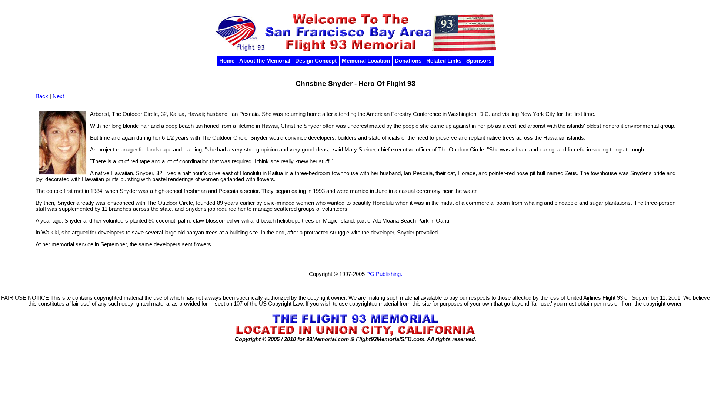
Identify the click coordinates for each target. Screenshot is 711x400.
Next (58, 96)
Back (42, 96)
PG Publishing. (384, 274)
